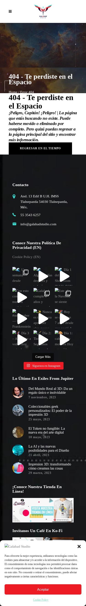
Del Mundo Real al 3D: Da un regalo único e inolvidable (50, 391)
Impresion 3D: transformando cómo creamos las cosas (49, 466)
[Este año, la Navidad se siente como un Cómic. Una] (64, 297)
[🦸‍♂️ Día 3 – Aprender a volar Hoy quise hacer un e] (21, 339)
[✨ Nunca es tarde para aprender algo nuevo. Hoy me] (42, 318)
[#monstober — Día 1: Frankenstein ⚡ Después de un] (21, 318)
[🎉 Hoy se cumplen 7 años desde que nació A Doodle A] (64, 318)
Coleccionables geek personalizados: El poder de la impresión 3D (50, 410)
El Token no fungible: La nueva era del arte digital (46, 431)
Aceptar (43, 589)
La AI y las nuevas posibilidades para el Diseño (48, 448)
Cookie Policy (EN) (26, 257)
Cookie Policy (40, 599)
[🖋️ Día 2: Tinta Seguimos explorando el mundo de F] (42, 339)
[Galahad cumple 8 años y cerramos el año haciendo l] (42, 297)
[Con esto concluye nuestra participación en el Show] (21, 297)
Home (13, 92)
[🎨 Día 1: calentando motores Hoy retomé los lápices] (64, 339)
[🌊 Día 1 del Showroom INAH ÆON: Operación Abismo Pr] (64, 276)
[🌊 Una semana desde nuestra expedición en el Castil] (21, 276)
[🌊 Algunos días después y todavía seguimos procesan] (42, 276)
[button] (79, 546)
